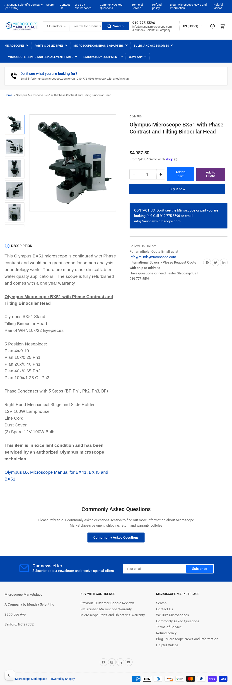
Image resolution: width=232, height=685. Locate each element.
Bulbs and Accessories (151, 45)
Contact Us (164, 609)
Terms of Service (137, 6)
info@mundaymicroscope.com (153, 257)
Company (136, 57)
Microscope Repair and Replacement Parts (40, 57)
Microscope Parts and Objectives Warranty (112, 615)
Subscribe (199, 569)
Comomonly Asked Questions (116, 537)
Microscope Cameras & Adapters (98, 45)
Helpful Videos (218, 6)
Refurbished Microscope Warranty (106, 609)
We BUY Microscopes (83, 6)
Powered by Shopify (62, 678)
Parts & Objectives (48, 45)
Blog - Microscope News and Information (187, 639)
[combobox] (100, 26)
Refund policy (157, 6)
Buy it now (177, 189)
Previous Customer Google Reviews (107, 603)
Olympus (136, 116)
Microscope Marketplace (31, 678)
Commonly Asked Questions (111, 6)
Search (50, 4)
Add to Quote (210, 174)
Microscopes (14, 45)
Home (8, 95)
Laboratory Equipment (101, 57)
